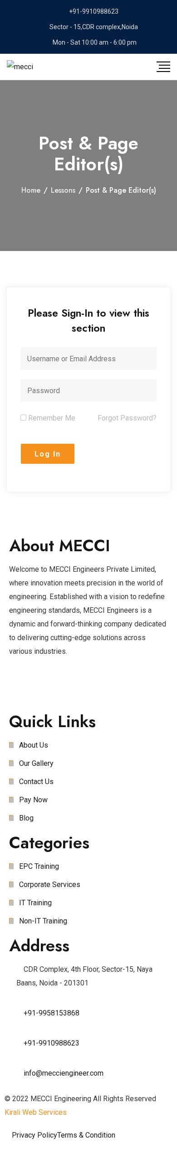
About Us (33, 745)
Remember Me (50, 418)
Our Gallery (36, 763)
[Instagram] (69, 688)
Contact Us (36, 781)
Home (30, 190)
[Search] (119, 66)
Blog (26, 818)
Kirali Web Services (36, 1112)
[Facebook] (20, 688)
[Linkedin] (94, 688)
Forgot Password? (127, 418)
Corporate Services (49, 884)
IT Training (35, 902)
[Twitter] (45, 688)
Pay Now (33, 799)
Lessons (63, 190)
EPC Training (39, 866)
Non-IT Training (43, 921)
